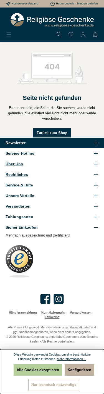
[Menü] (9, 34)
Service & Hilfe (19, 185)
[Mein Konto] (83, 34)
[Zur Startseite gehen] (52, 20)
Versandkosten (81, 312)
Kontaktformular (53, 312)
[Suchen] (59, 34)
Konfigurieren (79, 370)
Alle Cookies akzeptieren (38, 370)
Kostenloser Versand (25, 3)
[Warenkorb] (95, 34)
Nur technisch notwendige (53, 385)
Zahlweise (52, 317)
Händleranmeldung (23, 312)
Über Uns (14, 164)
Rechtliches (17, 174)
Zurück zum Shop (52, 133)
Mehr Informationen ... (71, 359)
